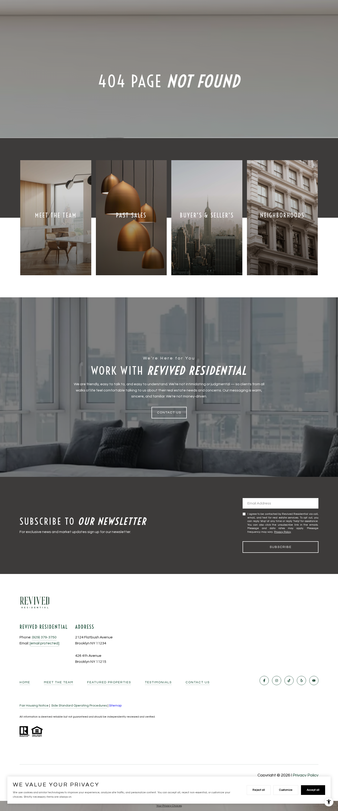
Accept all (313, 789)
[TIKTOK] (289, 680)
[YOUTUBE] (313, 680)
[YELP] (301, 680)
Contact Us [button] (169, 412)
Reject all (258, 789)
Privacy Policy (282, 531)
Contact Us (198, 682)
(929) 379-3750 (44, 637)
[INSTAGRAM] (276, 680)
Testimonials (158, 682)
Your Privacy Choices (169, 805)
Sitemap (115, 705)
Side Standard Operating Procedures (79, 705)
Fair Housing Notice (34, 705)
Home (25, 682)
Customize (285, 789)
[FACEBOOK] (264, 680)
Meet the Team (58, 682)
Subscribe (281, 547)
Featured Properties (109, 682)
